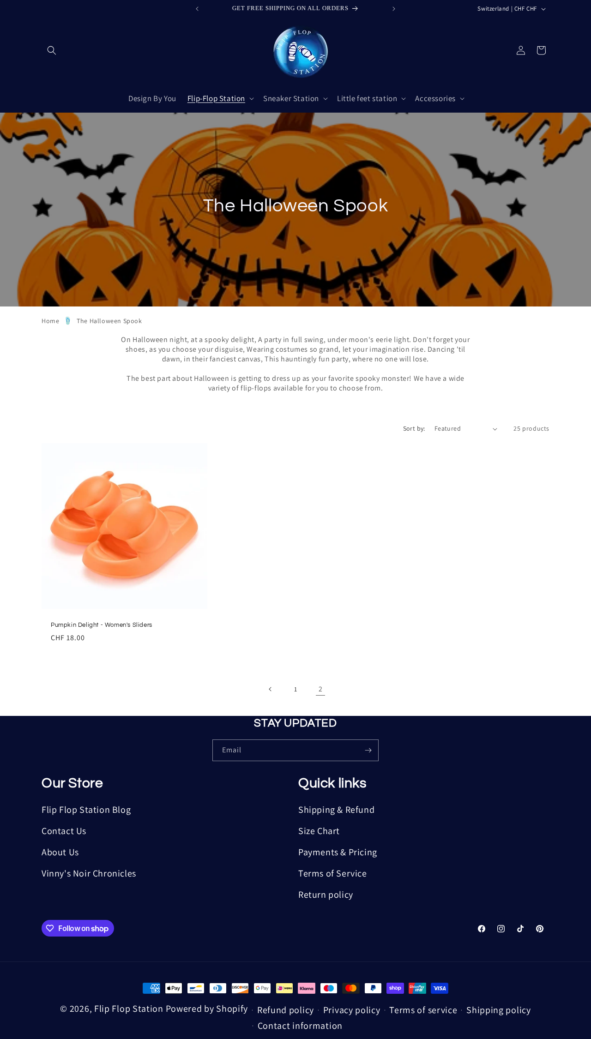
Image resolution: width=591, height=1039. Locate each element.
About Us (60, 852)
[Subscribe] (368, 750)
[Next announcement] (394, 9)
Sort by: (414, 428)
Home (50, 321)
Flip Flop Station (130, 1009)
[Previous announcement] (197, 9)
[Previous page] (270, 689)
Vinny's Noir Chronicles (89, 873)
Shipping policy (498, 1010)
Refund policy (285, 1010)
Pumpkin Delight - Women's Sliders (101, 625)
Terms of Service (332, 873)
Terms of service (423, 1010)
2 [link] (321, 689)
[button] (52, 50)
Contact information (300, 1026)
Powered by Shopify (207, 1009)
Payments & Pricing (337, 852)
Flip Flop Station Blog (86, 810)
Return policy (325, 895)
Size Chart (319, 831)
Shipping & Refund (336, 810)
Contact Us (64, 831)
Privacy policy (351, 1010)
